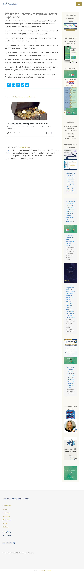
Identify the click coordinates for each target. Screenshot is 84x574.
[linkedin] (3, 543)
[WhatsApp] (22, 84)
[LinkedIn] (18, 84)
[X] (13, 84)
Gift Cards (5, 527)
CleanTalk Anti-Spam (45, 570)
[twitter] (10, 543)
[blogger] (14, 543)
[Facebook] (9, 84)
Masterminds (6, 516)
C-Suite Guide (6, 506)
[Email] (27, 84)
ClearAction (25, 147)
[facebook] (7, 543)
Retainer (4, 523)
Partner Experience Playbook (24, 97)
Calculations (6, 513)
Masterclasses (6, 520)
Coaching (5, 509)
